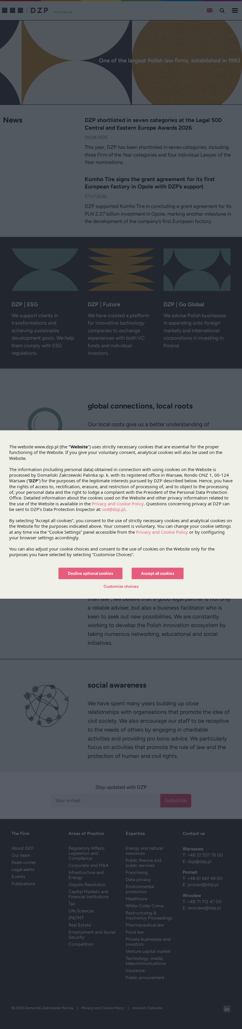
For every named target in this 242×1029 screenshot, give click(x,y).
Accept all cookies (157, 573)
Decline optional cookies (90, 573)
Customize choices (121, 586)
